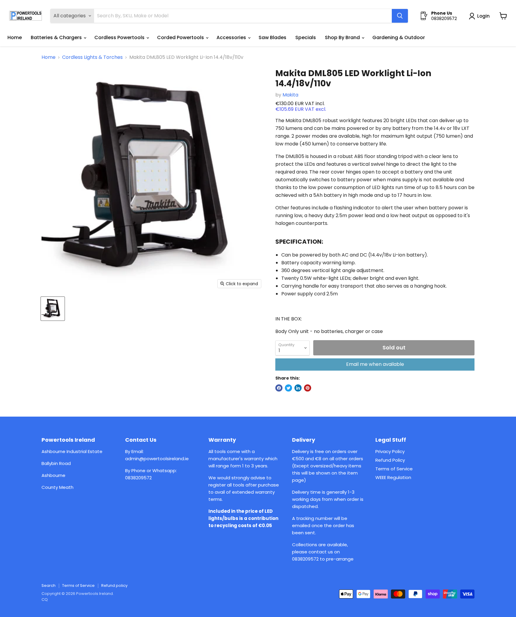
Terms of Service (394, 469)
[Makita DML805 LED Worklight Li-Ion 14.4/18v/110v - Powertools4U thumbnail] (52, 308)
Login (483, 16)
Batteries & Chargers (57, 37)
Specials (305, 37)
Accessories (231, 37)
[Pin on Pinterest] (307, 388)
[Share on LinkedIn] (298, 388)
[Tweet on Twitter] (288, 388)
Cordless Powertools (120, 37)
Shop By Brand (343, 37)
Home (14, 37)
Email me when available (375, 364)
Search (49, 585)
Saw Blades (272, 37)
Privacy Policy (390, 451)
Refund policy (114, 585)
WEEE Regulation (393, 477)
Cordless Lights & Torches (92, 57)
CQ (45, 599)
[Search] (400, 16)
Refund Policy (390, 460)
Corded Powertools (181, 37)
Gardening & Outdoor (398, 37)
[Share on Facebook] (278, 388)
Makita (290, 94)
